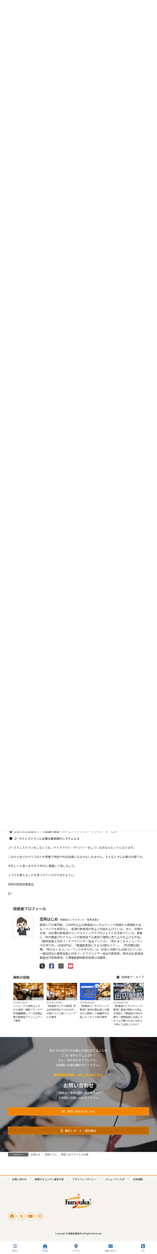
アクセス (76, 1250)
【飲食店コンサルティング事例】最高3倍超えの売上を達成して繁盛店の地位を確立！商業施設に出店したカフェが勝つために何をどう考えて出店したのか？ (128, 1015)
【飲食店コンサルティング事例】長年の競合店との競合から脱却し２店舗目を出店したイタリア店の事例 (94, 1011)
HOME (45, 1250)
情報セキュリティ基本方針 (49, 1179)
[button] (78, 1111)
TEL (143, 1250)
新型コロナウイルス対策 (74, 1154)
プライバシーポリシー (84, 1179)
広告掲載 (138, 1179)
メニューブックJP (115, 1179)
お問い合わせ (19, 1179)
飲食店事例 (37, 998)
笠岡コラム (51, 1154)
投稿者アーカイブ (132, 977)
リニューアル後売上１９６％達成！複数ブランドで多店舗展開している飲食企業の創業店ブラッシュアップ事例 (28, 1013)
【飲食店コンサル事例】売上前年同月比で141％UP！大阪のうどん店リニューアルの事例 (61, 1011)
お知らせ (35, 1154)
